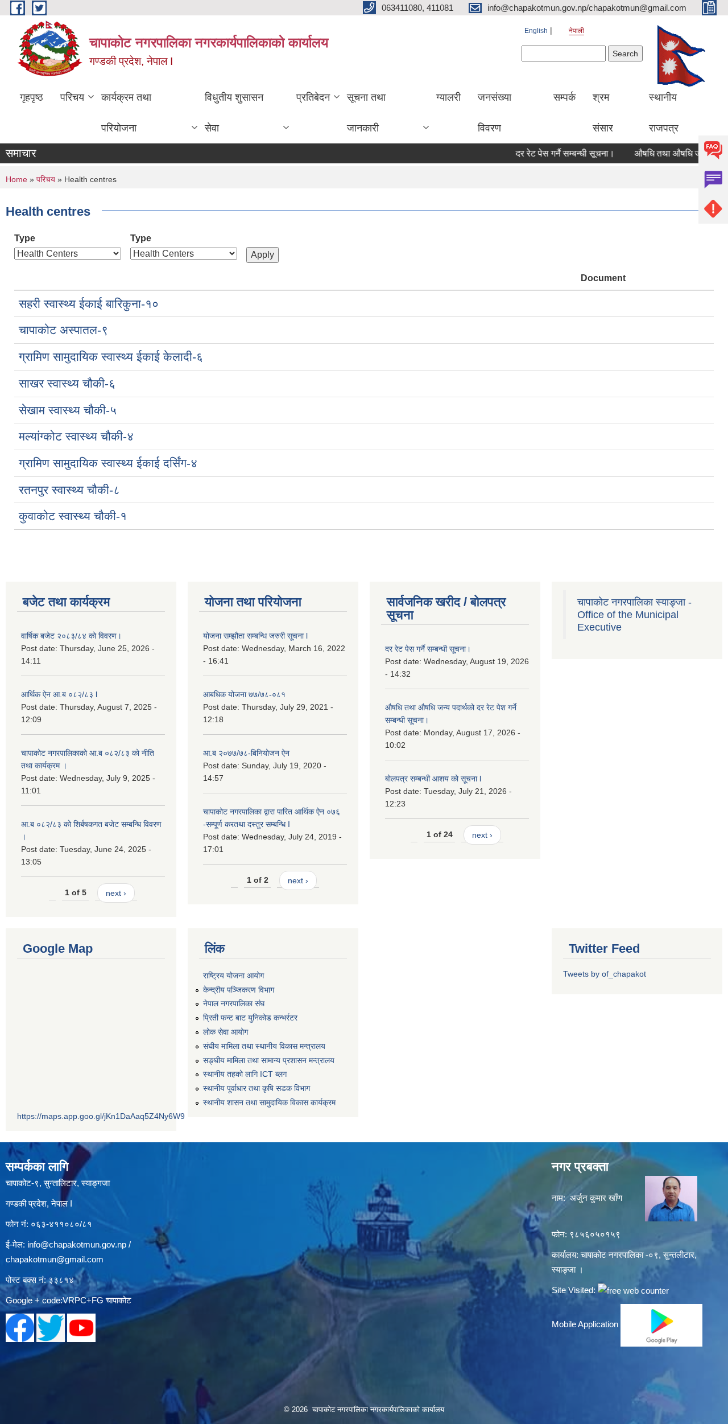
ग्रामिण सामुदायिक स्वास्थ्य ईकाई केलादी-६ (111, 356)
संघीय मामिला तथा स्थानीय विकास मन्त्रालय (264, 1046)
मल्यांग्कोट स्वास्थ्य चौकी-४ (76, 436)
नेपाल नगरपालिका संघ (233, 1003)
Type (24, 238)
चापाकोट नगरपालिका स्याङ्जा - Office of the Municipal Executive (634, 614)
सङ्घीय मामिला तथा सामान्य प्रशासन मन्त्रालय (268, 1060)
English (536, 31)
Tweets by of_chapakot (604, 973)
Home (16, 179)
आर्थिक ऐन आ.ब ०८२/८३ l (59, 694)
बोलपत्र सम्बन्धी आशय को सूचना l (433, 778)
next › (116, 893)
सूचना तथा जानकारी (366, 113)
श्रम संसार (603, 113)
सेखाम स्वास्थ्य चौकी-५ (68, 410)
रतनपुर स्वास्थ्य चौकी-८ (69, 489)
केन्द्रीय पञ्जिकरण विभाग (238, 989)
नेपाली (576, 31)
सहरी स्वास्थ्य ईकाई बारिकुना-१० (89, 303)
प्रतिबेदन (313, 97)
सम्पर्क (564, 97)
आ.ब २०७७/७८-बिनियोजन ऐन (246, 753)
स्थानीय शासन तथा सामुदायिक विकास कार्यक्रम (269, 1102)
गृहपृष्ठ (31, 97)
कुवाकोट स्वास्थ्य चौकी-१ (73, 515)
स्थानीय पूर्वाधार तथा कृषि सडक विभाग (256, 1088)
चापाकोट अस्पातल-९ (63, 329)
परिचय (72, 97)
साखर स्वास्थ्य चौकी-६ (67, 383)
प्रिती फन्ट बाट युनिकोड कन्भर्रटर (250, 1017)
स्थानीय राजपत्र (664, 113)
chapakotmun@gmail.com (55, 1259)
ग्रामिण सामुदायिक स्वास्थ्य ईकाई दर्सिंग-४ (108, 463)
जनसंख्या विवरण (494, 113)
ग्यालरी (448, 97)
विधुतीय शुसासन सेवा (234, 113)
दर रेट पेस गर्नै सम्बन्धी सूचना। (547, 153)
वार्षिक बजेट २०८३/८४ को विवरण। (71, 635)
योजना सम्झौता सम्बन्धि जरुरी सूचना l (255, 635)
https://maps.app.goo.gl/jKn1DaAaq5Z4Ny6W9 (101, 1116)
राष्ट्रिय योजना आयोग (233, 975)
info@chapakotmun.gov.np (76, 1244)
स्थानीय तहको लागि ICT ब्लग (245, 1074)
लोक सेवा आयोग (225, 1031)
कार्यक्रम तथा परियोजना (126, 113)
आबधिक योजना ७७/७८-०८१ (244, 694)
